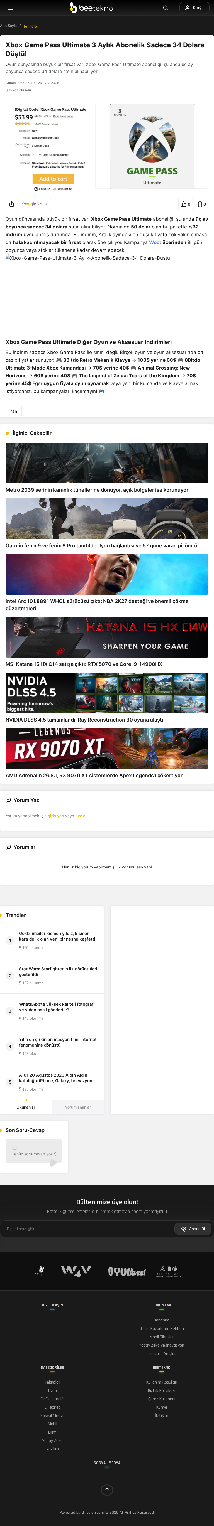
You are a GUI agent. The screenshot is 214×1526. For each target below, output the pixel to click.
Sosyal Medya (52, 1416)
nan (13, 411)
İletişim (161, 1416)
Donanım (161, 1320)
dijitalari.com (93, 1512)
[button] (12, 204)
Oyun (52, 1391)
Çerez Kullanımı (161, 1399)
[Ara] (169, 8)
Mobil (52, 1424)
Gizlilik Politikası (161, 1391)
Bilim (52, 1432)
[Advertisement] (162, 945)
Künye (161, 1407)
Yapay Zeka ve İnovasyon (161, 1345)
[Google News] (34, 204)
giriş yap (56, 815)
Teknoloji (30, 26)
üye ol (81, 815)
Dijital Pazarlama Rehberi (162, 1328)
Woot (155, 242)
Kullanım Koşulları (161, 1382)
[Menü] (10, 8)
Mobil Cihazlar (162, 1337)
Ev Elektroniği (52, 1399)
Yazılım (52, 1449)
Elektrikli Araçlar (162, 1354)
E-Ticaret (52, 1407)
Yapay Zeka (52, 1441)
